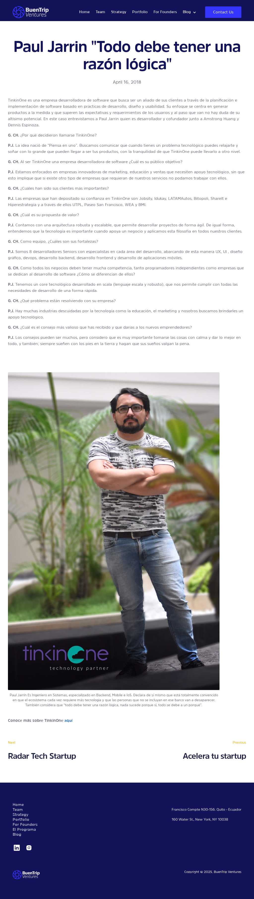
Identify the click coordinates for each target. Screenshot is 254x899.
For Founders (165, 12)
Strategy (118, 12)
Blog (17, 835)
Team (100, 12)
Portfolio (140, 12)
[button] (189, 12)
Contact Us (223, 12)
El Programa (24, 830)
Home (84, 12)
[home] (44, 12)
